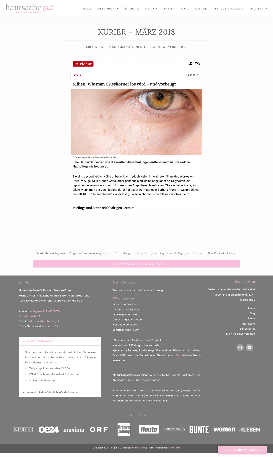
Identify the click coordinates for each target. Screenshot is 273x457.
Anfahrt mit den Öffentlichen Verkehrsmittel (52, 392)
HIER (55, 326)
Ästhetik (131, 8)
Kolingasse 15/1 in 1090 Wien (46, 311)
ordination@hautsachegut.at (45, 321)
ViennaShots (173, 447)
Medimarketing (139, 447)
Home (87, 8)
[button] (60, 341)
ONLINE (180, 355)
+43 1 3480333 (32, 316)
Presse (169, 8)
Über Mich (106, 8)
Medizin (151, 8)
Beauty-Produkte (229, 8)
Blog (185, 8)
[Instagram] (240, 347)
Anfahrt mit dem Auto (40, 341)
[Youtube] (249, 347)
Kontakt (202, 8)
